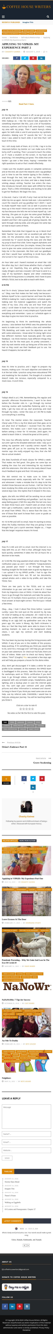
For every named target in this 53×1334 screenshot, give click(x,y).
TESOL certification (10, 729)
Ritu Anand (31, 1044)
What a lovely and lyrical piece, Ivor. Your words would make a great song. (26, 1233)
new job (23, 729)
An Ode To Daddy (10, 1041)
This (25, 657)
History (29, 1014)
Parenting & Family (44, 889)
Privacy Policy (44, 1327)
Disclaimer (26, 1330)
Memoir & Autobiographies (12, 980)
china (12, 722)
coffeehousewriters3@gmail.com (16, 1269)
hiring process (18, 726)
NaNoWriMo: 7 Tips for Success (16, 1000)
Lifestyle (20, 1014)
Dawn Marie (30, 966)
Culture (24, 33)
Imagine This (28, 22)
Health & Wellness (36, 1051)
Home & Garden (29, 30)
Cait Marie (29, 1003)
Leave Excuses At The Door (14, 919)
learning (6, 726)
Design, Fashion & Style (34, 974)
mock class (30, 726)
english (30, 722)
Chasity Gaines (12, 52)
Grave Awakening (42, 762)
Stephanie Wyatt (33, 923)
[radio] (20, 709)
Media (31, 33)
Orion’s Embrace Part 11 (14, 747)
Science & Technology (11, 33)
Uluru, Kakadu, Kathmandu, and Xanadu (26, 1240)
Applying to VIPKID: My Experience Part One (22, 878)
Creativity (39, 33)
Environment (41, 30)
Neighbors (6, 1078)
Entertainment (8, 889)
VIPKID (38, 722)
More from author (27, 841)
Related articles (10, 841)
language (20, 722)
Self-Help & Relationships (12, 30)
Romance (24, 1054)
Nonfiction (45, 930)
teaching (41, 726)
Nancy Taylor (34, 729)
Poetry (43, 1058)
